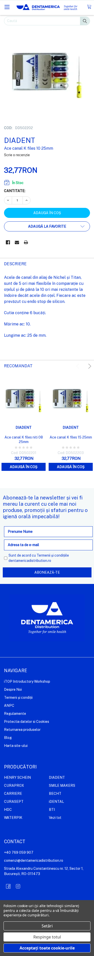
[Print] (26, 242)
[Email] (17, 242)
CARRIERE (13, 794)
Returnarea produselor (22, 730)
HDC (8, 810)
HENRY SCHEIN (17, 777)
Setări (47, 926)
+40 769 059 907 (18, 852)
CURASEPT (14, 802)
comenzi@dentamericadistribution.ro (33, 860)
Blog (8, 738)
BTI (52, 810)
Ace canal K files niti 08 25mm (24, 439)
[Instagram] (18, 886)
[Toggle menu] (7, 7)
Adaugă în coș (23, 467)
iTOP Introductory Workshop (27, 681)
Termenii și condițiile (53, 555)
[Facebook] (8, 242)
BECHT (55, 794)
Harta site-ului (16, 746)
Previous (78, 366)
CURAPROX (14, 786)
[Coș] (89, 7)
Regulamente (15, 714)
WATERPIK (13, 818)
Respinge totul (47, 937)
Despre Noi (13, 689)
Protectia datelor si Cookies (26, 722)
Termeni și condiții (18, 698)
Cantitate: (14, 191)
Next (89, 366)
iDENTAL (56, 802)
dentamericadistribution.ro (30, 561)
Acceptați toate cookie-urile (47, 948)
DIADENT (57, 777)
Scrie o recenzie (17, 155)
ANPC (9, 706)
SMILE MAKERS (62, 786)
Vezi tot (55, 818)
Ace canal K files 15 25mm (71, 437)
